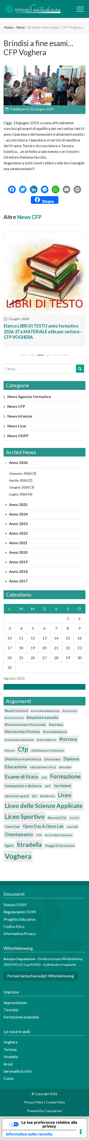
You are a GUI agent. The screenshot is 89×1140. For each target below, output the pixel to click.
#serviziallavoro (46, 739)
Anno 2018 (18, 571)
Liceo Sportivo (25, 816)
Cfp (23, 749)
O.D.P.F (74, 818)
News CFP (29, 217)
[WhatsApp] (55, 190)
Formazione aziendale (21, 1017)
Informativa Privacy (20, 933)
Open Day (12, 826)
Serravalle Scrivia (17, 1071)
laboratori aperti (17, 796)
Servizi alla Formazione (58, 835)
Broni (8, 1064)
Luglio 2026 (18, 494)
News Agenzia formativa (29, 396)
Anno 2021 (18, 542)
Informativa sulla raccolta (29, 1134)
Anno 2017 (18, 581)
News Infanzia (19, 416)
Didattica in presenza (23, 759)
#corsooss (70, 711)
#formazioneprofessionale (25, 724)
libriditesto (47, 796)
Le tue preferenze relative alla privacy (49, 1124)
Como (9, 1078)
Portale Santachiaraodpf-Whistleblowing (40, 975)
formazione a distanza (23, 786)
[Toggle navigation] (80, 9)
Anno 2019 (18, 561)
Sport (9, 846)
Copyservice (53, 1111)
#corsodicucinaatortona (45, 710)
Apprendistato (15, 1002)
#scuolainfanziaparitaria (19, 739)
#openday (56, 724)
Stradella (29, 844)
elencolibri (65, 767)
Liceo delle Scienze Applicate (44, 805)
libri (34, 796)
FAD (44, 777)
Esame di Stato (21, 777)
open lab (72, 826)
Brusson (10, 750)
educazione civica (43, 767)
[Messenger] (44, 190)
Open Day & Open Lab (43, 826)
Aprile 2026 (18, 480)
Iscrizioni (62, 785)
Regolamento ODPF (20, 911)
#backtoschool (16, 711)
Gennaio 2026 (20, 473)
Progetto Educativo (20, 919)
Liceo (64, 795)
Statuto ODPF (16, 904)
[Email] (66, 190)
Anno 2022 (18, 533)
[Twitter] (22, 190)
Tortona (10, 1049)
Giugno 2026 (19, 487)
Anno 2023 (18, 523)
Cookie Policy (55, 1102)
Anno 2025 (18, 504)
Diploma (71, 758)
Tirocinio (11, 1009)
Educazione (16, 766)
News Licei (16, 426)
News (20, 27)
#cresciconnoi (14, 718)
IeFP (48, 786)
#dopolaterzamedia (42, 717)
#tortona (68, 739)
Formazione (65, 776)
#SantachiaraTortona (22, 731)
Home (8, 27)
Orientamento (19, 834)
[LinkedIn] (33, 190)
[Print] (77, 190)
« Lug (43, 686)
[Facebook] (11, 190)
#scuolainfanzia (55, 732)
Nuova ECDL (57, 818)
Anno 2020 (18, 552)
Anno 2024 (18, 514)
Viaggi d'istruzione (60, 846)
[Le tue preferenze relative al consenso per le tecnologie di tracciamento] (80, 1131)
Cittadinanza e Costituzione (47, 750)
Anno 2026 (18, 462)
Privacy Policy (33, 1102)
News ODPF (18, 435)
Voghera (18, 856)
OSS (39, 835)
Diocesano (52, 759)
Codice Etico (14, 926)
